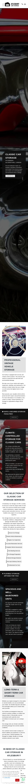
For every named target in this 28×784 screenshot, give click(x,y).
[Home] (10, 4)
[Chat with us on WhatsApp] (23, 779)
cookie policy (7, 777)
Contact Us (10, 175)
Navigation (25, 4)
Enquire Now (14, 417)
